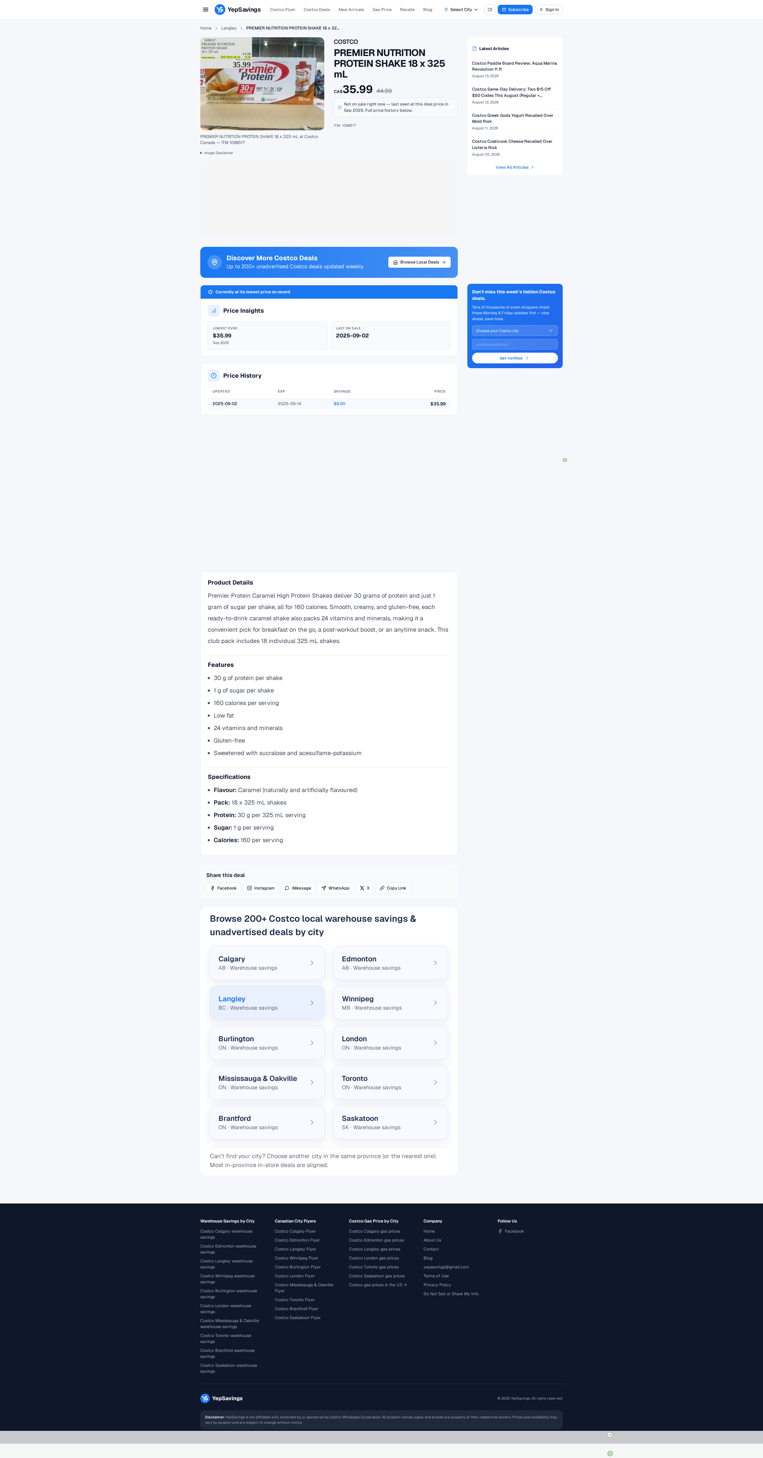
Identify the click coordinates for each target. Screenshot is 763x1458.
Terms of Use (436, 1276)
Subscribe (518, 9)
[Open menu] (205, 9)
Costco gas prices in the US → (378, 1284)
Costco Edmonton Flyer (297, 1240)
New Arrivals (351, 9)
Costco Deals (317, 9)
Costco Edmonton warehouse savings (228, 1249)
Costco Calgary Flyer (295, 1231)
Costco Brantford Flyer (296, 1308)
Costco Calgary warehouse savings (226, 1234)
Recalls (407, 9)
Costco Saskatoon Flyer (298, 1317)
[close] (609, 1434)
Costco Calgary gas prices (374, 1231)
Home (206, 28)
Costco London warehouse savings (225, 1308)
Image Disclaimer (218, 153)
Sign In (552, 9)
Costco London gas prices (374, 1258)
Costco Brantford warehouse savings (227, 1353)
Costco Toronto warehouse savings (225, 1338)
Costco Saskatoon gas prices (377, 1276)
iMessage (301, 888)
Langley (229, 28)
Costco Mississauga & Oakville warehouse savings (229, 1323)
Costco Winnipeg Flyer (296, 1258)
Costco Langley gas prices (374, 1249)
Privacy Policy (437, 1284)
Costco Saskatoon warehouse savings (228, 1368)
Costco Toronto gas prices (374, 1267)
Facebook (227, 888)
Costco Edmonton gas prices (376, 1240)
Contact (431, 1249)
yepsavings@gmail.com (446, 1267)
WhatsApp (339, 888)
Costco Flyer (282, 9)
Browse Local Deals (419, 262)
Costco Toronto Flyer (295, 1299)
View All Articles (512, 167)
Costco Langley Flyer (295, 1249)
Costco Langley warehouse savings (226, 1264)
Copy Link (397, 888)
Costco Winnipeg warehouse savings (227, 1279)
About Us (432, 1240)
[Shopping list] (490, 9)
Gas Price (382, 9)
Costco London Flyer (295, 1276)
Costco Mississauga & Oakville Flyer (304, 1287)
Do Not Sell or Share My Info (451, 1293)
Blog (427, 9)
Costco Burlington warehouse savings (228, 1293)
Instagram (264, 888)
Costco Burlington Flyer (298, 1267)
